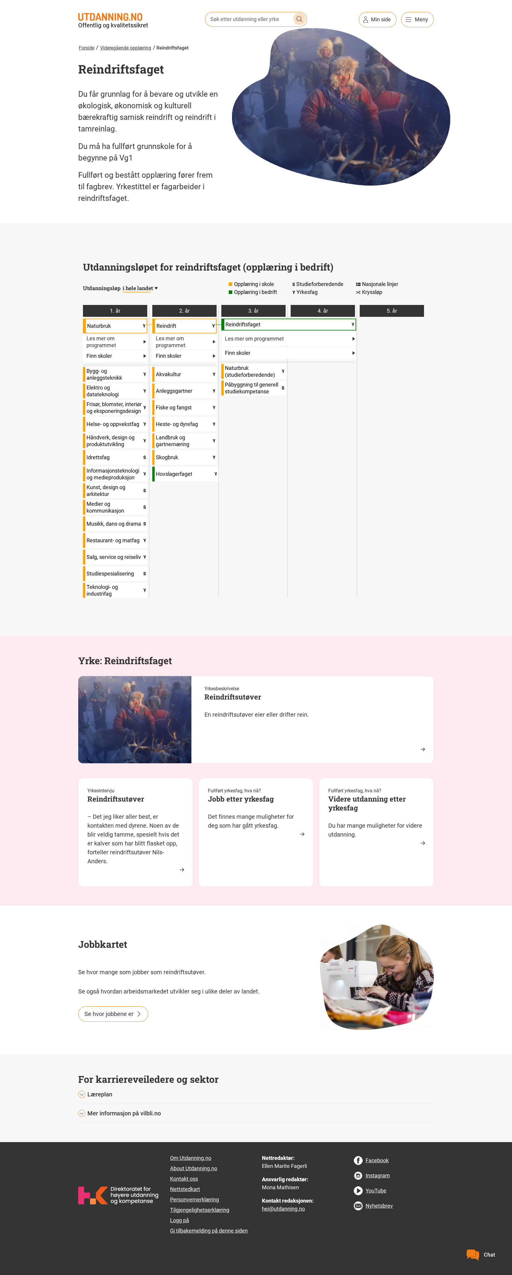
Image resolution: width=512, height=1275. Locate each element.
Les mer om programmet (101, 341)
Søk (299, 19)
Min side (381, 19)
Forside (86, 48)
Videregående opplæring (125, 48)
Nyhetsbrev (379, 1206)
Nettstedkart (185, 1189)
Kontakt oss (184, 1179)
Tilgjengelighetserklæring (199, 1210)
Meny (421, 19)
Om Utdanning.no (190, 1158)
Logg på (179, 1220)
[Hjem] (110, 16)
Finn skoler (99, 356)
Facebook (377, 1160)
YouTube (376, 1190)
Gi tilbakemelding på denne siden (209, 1231)
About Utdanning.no (193, 1168)
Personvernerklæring (194, 1199)
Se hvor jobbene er (109, 1014)
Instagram (378, 1175)
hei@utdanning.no (283, 1209)
